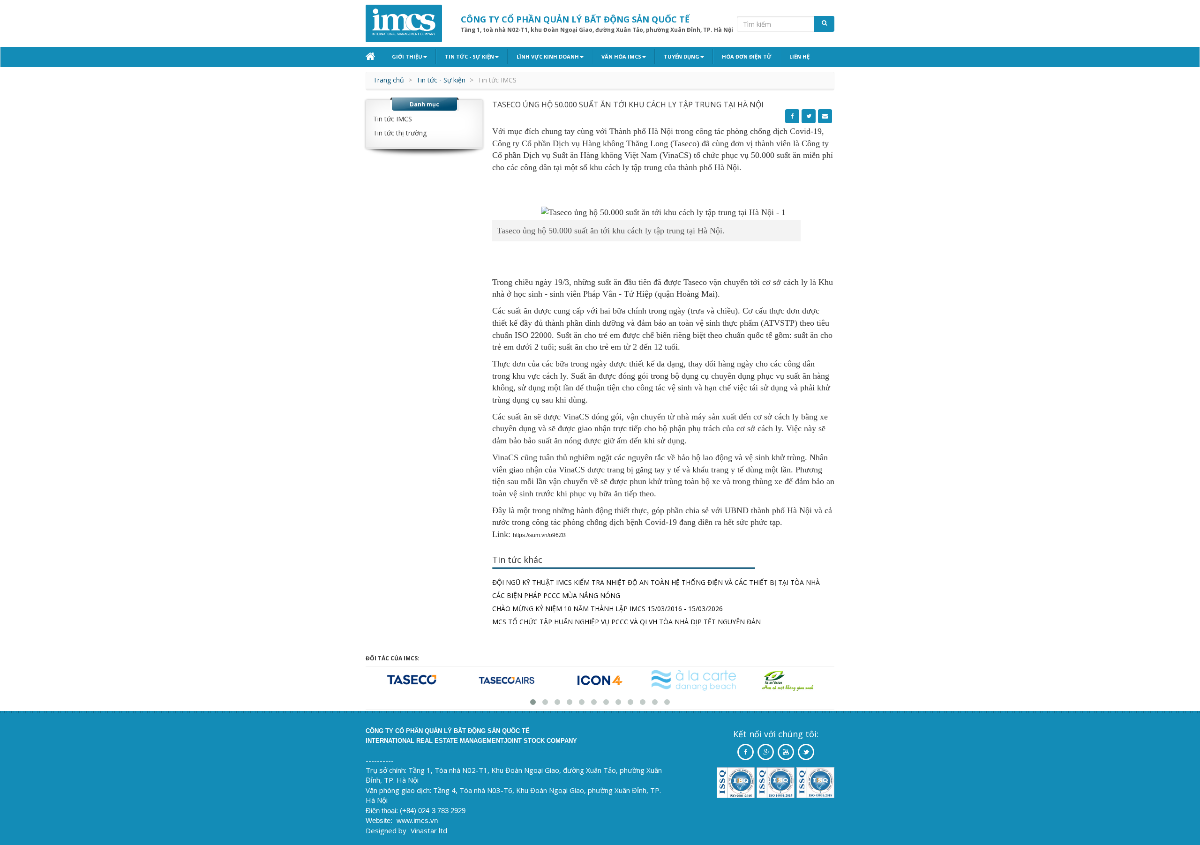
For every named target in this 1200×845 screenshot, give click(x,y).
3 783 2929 (448, 811)
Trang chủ (388, 79)
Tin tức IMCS (392, 118)
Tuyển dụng (681, 56)
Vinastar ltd (429, 830)
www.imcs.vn (417, 820)
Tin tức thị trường (400, 132)
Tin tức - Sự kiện (469, 56)
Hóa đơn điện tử (747, 56)
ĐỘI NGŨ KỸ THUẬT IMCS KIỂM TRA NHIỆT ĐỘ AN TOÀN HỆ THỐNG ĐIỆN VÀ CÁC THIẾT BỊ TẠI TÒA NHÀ (656, 582)
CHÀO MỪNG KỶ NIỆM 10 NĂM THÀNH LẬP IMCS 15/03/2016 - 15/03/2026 (607, 608)
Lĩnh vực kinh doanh (548, 56)
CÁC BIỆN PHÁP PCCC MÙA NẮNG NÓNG (556, 595)
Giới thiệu (407, 56)
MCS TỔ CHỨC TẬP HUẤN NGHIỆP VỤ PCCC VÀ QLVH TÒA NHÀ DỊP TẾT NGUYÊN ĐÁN (626, 621)
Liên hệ (799, 56)
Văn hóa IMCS (621, 56)
